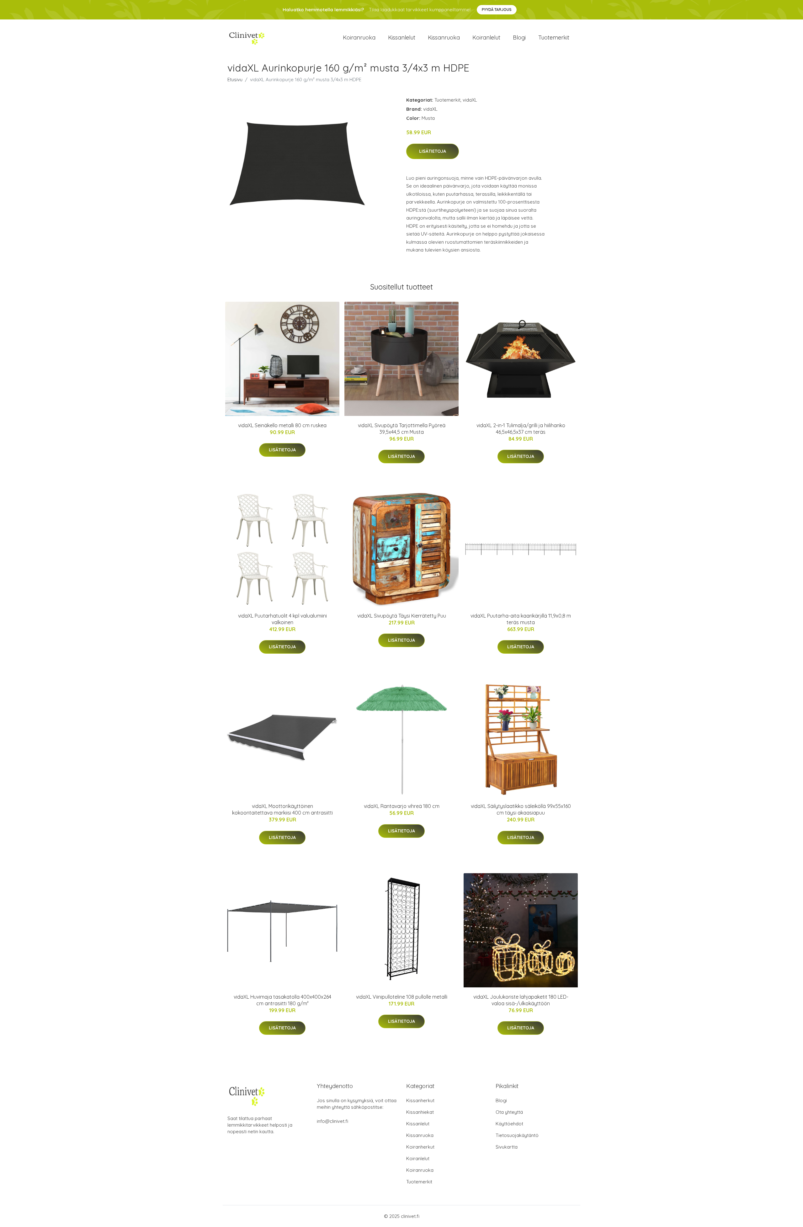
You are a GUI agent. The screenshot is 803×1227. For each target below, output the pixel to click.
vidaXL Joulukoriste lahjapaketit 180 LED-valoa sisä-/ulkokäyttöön (520, 1000)
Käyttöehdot (509, 1124)
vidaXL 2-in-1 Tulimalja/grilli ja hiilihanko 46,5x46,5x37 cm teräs (520, 428)
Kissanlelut (401, 37)
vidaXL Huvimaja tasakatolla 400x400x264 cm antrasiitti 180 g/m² (282, 1000)
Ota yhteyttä (509, 1112)
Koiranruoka (359, 37)
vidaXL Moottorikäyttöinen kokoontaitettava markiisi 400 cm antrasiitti (282, 809)
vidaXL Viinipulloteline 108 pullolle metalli (401, 997)
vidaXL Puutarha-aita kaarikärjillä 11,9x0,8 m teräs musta (521, 619)
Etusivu (234, 79)
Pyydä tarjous (497, 9)
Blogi (519, 37)
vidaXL (470, 100)
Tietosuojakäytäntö (517, 1135)
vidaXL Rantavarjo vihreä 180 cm (401, 806)
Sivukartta (507, 1147)
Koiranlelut (486, 37)
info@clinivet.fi (332, 1121)
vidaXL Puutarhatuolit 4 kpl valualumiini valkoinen (282, 619)
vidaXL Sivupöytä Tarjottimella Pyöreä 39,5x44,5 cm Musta (401, 428)
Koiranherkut (420, 1147)
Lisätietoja (432, 151)
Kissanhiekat (420, 1112)
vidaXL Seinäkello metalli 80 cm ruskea (282, 425)
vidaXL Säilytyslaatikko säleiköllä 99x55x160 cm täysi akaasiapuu (521, 809)
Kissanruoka (444, 37)
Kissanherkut (420, 1100)
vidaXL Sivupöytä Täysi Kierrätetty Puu (401, 616)
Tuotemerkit (553, 37)
